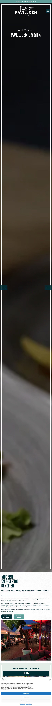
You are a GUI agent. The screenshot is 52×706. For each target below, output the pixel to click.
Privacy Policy (29, 704)
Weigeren (26, 697)
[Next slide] (48, 287)
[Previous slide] (3, 287)
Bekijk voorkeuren (26, 701)
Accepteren (26, 693)
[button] (50, 680)
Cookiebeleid (22, 704)
